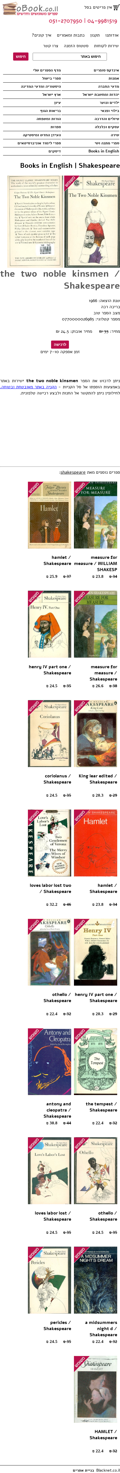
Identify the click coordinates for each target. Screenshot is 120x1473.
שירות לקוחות (106, 46)
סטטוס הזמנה (76, 46)
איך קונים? (41, 35)
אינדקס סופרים (106, 70)
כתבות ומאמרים (71, 35)
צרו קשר (50, 46)
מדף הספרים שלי (47, 70)
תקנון (95, 35)
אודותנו (112, 35)
